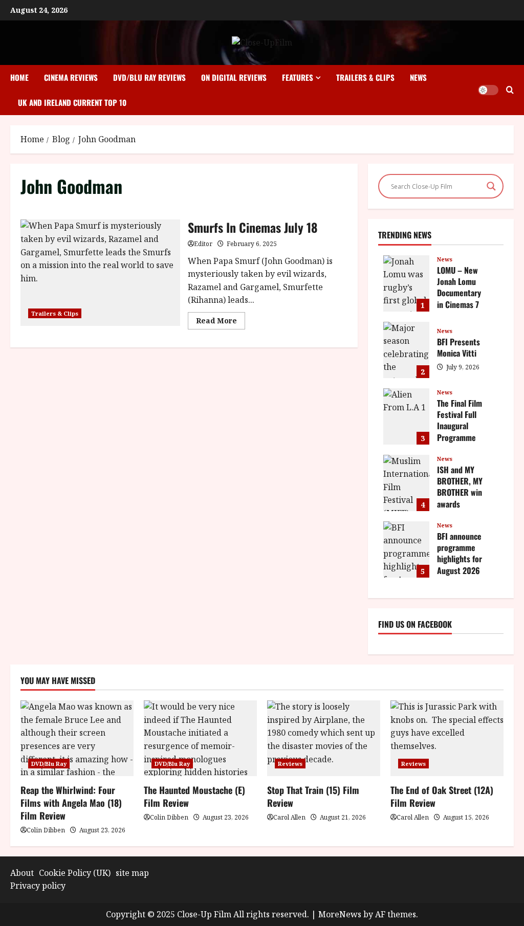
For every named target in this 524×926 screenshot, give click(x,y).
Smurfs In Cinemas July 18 (100, 272)
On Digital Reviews (234, 77)
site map (132, 872)
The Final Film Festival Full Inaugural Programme (406, 416)
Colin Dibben (46, 830)
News (418, 77)
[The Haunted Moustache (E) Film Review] (200, 738)
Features (297, 77)
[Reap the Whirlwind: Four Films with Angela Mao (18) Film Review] (77, 738)
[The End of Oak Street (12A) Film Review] (447, 738)
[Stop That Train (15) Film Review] (323, 738)
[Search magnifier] (491, 186)
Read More (220, 322)
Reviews (290, 763)
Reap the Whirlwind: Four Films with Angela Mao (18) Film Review (71, 802)
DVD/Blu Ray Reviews (149, 77)
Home (19, 77)
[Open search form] (510, 90)
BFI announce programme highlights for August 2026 (406, 549)
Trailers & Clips (365, 77)
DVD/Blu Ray (49, 763)
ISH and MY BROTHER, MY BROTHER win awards (406, 483)
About (22, 872)
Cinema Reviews (71, 77)
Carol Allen (289, 817)
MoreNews (339, 914)
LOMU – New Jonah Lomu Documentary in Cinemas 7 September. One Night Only (406, 283)
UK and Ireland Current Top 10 (72, 102)
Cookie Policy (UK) (75, 872)
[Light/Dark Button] (488, 90)
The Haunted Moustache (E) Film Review (194, 796)
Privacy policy (38, 885)
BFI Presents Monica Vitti (406, 350)
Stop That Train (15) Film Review (313, 796)
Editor (203, 243)
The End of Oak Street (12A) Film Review (441, 796)
